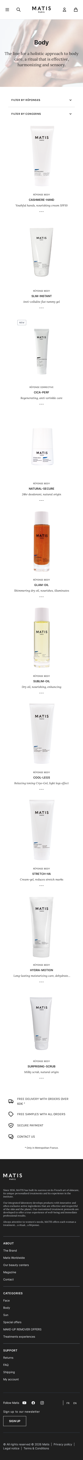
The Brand (10, 1250)
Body (6, 1307)
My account (11, 1379)
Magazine (9, 1272)
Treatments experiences (19, 1336)
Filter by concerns (26, 114)
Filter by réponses (25, 100)
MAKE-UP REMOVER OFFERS (22, 1329)
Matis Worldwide (14, 1257)
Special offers (12, 1322)
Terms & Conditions (36, 1448)
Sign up (14, 1421)
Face (6, 1300)
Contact (8, 1279)
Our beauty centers (16, 1265)
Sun (5, 1315)
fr (68, 1403)
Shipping (9, 1372)
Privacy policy (63, 1444)
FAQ (6, 1365)
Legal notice (11, 1448)
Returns (8, 1357)
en (75, 1403)
